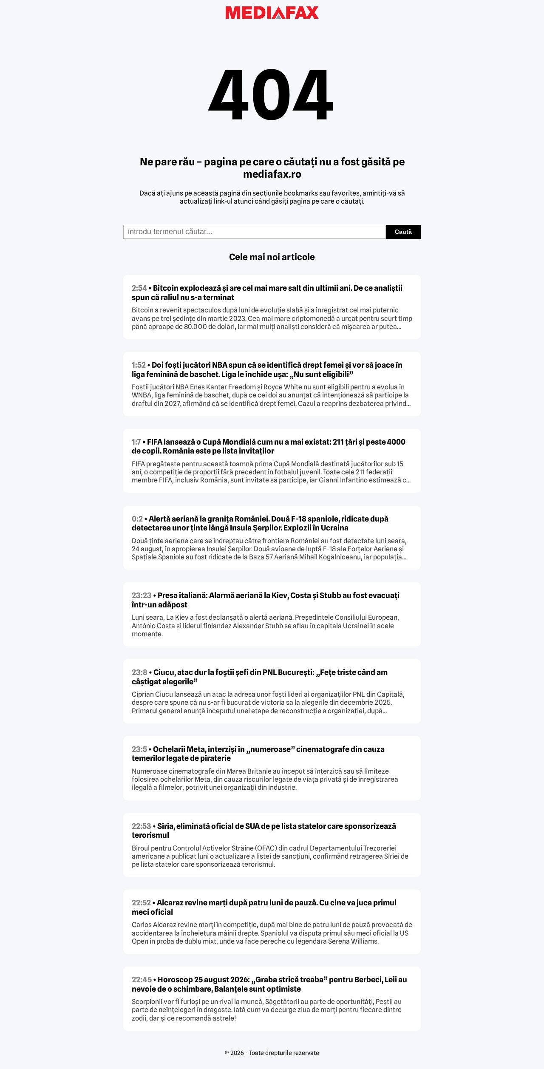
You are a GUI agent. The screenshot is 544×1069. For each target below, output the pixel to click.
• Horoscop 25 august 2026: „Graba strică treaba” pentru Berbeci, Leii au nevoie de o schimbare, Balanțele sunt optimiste (269, 984)
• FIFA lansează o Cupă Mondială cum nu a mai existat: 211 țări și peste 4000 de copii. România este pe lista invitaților (268, 446)
